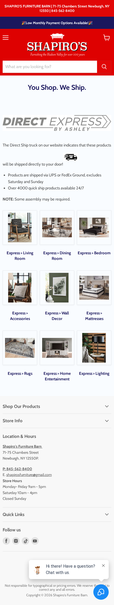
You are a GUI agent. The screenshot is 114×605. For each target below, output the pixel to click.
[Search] (104, 67)
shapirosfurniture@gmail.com (29, 474)
